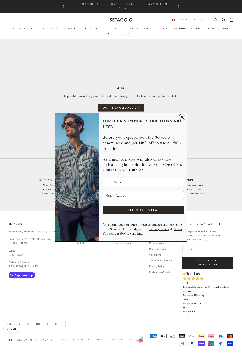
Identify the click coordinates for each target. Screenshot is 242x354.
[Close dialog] (182, 117)
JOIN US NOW (143, 209)
